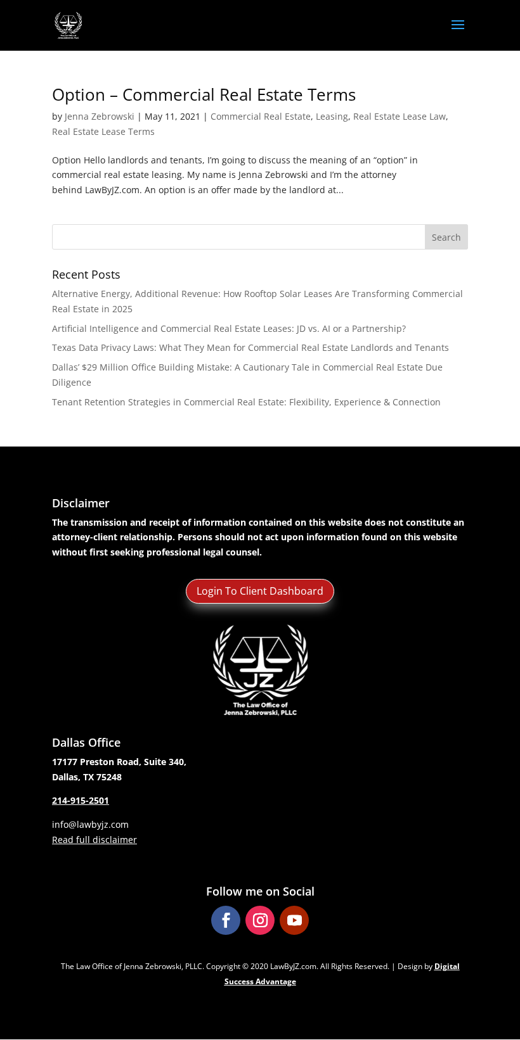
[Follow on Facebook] (225, 920)
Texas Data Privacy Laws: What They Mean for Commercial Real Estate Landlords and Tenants (250, 347)
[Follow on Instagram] (260, 920)
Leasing (332, 116)
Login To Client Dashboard (260, 591)
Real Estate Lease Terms (103, 131)
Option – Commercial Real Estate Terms (204, 94)
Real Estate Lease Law (399, 116)
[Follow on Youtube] (294, 920)
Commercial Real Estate (261, 116)
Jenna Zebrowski (99, 116)
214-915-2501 (80, 800)
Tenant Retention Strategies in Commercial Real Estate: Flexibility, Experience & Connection (246, 402)
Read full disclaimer (94, 840)
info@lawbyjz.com (90, 824)
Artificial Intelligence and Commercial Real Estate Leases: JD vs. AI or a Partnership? (229, 328)
